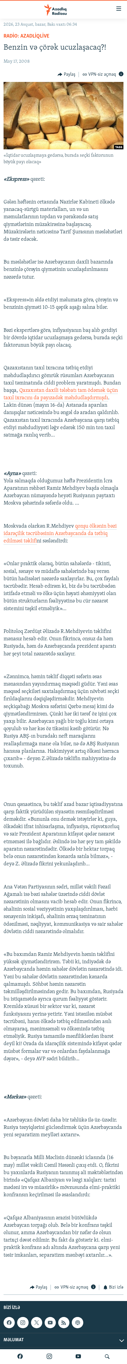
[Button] (66, 74)
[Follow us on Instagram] (22, 1322)
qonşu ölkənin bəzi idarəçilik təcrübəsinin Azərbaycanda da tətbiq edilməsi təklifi (60, 534)
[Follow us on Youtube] (50, 1322)
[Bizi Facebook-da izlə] (20, 1356)
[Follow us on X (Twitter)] (36, 1322)
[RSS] (63, 1322)
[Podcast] (77, 1322)
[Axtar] (107, 1356)
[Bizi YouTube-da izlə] (78, 1356)
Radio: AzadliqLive (26, 36)
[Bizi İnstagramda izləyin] (49, 1356)
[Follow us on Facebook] (9, 1322)
